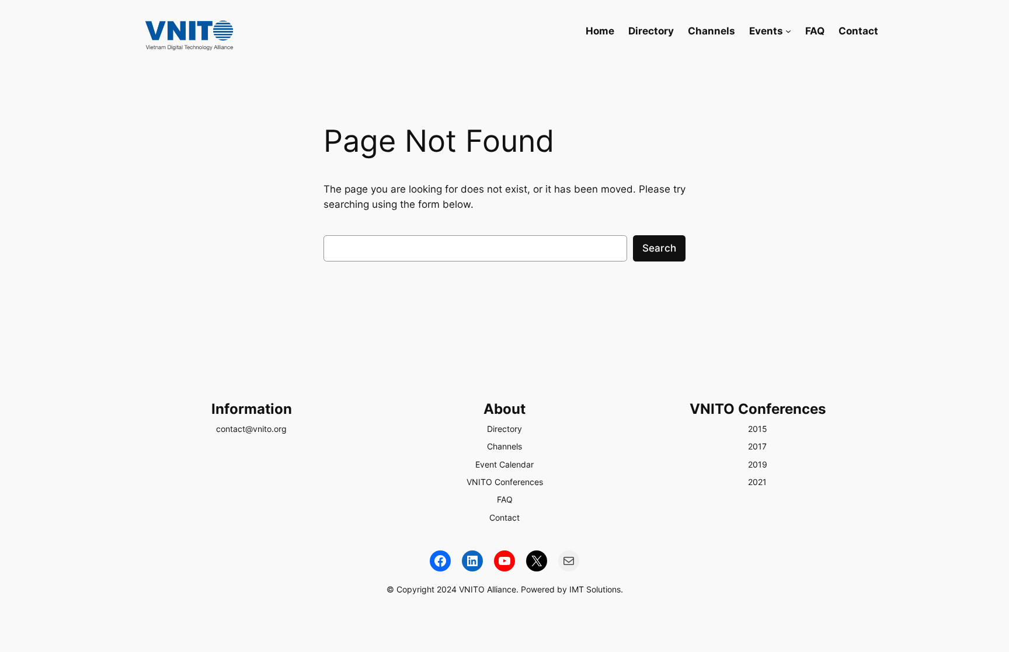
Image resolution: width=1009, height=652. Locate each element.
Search (659, 248)
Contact (504, 517)
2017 (757, 446)
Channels (504, 446)
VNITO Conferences (505, 482)
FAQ (505, 499)
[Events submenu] (788, 31)
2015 (757, 429)
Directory (504, 429)
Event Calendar (504, 464)
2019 (757, 464)
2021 (757, 482)
